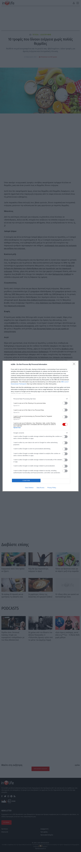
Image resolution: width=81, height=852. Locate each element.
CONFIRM (26, 480)
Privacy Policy (51, 487)
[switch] (65, 403)
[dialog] (40, 426)
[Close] (75, 364)
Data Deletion (29, 487)
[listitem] (40, 399)
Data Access (40, 487)
